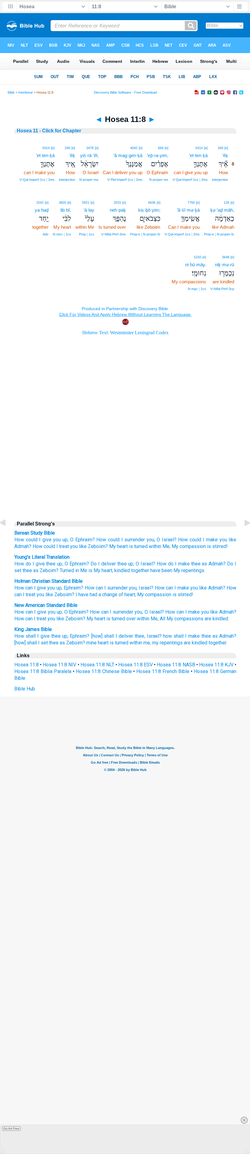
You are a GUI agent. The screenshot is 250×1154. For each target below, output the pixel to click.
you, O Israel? (149, 612)
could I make (204, 540)
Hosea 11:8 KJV (216, 665)
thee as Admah (206, 564)
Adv (45, 234)
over (131, 619)
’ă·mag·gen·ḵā (127, 155)
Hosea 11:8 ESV (135, 665)
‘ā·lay (89, 210)
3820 (62, 202)
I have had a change (96, 594)
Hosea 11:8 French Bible (162, 671)
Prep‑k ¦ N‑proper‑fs (219, 234)
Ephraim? (79, 636)
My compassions (184, 619)
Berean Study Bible (34, 533)
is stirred (182, 594)
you (133, 588)
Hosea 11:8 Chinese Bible (104, 671)
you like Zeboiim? (89, 546)
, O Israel (143, 564)
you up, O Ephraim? (68, 612)
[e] (226, 148)
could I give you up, (47, 540)
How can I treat (30, 619)
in (76, 570)
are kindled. (217, 619)
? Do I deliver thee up (110, 564)
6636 (151, 202)
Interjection (220, 179)
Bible (11, 92)
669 (160, 148)
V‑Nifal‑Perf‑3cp (222, 289)
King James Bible (33, 629)
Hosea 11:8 (26, 665)
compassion (158, 594)
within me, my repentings (156, 643)
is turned (138, 546)
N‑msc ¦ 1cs (62, 234)
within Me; (159, 546)
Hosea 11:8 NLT (97, 665)
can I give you (40, 588)
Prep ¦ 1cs (86, 234)
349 (220, 148)
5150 (197, 257)
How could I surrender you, (125, 540)
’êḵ (225, 155)
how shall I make (181, 636)
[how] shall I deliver (112, 636)
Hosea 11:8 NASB (176, 665)
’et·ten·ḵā (198, 155)
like (203, 588)
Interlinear (25, 92)
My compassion (189, 546)
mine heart (97, 643)
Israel (145, 588)
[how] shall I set (31, 643)
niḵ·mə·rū (224, 264)
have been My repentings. (177, 570)
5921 (85, 202)
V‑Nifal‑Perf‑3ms (113, 234)
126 (226, 202)
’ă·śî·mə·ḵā (188, 210)
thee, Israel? (148, 636)
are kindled (195, 643)
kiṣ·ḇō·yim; (149, 210)
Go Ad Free (11, 1128)
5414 (199, 148)
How (19, 540)
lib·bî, (65, 210)
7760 (191, 202)
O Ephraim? (82, 540)
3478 (90, 148)
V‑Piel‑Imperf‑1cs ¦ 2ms (124, 179)
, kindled (121, 570)
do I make (178, 564)
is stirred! (217, 546)
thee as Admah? (219, 636)
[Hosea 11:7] (7, 536)
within (143, 619)
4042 (134, 148)
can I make (177, 588)
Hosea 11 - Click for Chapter (49, 130)
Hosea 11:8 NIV (59, 665)
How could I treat (51, 546)
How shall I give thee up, (41, 636)
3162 (40, 202)
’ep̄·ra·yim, (157, 155)
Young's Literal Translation (42, 557)
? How (159, 564)
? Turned (65, 570)
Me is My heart (95, 570)
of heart (127, 594)
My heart (118, 546)
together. (218, 643)
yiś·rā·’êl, (89, 155)
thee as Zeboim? (67, 643)
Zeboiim (63, 594)
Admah (215, 588)
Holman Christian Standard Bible (48, 581)
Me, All (158, 619)
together (139, 570)
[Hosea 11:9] (242, 536)
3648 (225, 257)
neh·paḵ (118, 210)
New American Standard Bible (45, 605)
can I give (36, 612)
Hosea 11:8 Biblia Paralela (42, 671)
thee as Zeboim (38, 570)
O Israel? (167, 540)
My (140, 594)
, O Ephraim (74, 564)
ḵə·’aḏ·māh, (222, 210)
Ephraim (72, 588)
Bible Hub (24, 689)
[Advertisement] (125, 463)
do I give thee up (43, 564)
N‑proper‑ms (158, 179)
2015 (117, 202)
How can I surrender (106, 588)
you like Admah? (218, 612)
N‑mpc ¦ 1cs (197, 289)
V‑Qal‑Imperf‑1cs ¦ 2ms (190, 179)
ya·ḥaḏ (41, 210)
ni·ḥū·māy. (195, 264)
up (59, 588)
